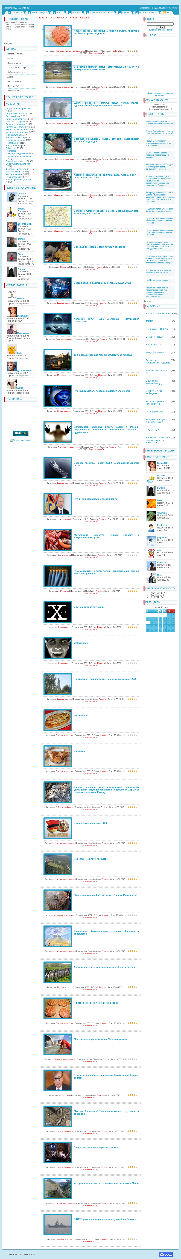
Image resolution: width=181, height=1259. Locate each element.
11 (152, 622)
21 (164, 626)
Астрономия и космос (16, 113)
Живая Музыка (153, 344)
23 (173, 626)
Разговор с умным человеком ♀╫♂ (155, 402)
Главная (17, 12)
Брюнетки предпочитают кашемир (158, 361)
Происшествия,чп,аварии (18, 156)
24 (148, 630)
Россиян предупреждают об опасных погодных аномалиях (159, 122)
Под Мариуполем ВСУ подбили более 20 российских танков (160, 210)
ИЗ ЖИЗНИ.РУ (156, 597)
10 (148, 622)
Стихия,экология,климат (18, 164)
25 (152, 630)
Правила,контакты (101, 12)
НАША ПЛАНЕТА (157, 593)
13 (160, 622)
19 (156, 626)
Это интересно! (14, 177)
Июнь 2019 (160, 607)
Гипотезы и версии (15, 121)
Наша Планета (148, 12)
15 (169, 622)
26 (156, 630)
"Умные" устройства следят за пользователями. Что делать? (160, 132)
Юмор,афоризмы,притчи (18, 179)
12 (156, 622)
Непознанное (13, 143)
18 (152, 626)
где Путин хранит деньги (157, 280)
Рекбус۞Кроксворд (155, 352)
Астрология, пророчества (18, 108)
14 (164, 622)
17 (148, 626)
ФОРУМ (76, 12)
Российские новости (16, 161)
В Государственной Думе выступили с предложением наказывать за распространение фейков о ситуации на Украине (158, 180)
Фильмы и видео (14, 171)
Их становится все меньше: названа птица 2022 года (158, 271)
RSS (169, 12)
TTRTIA (149, 321)
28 (164, 630)
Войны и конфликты (16, 119)
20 (160, 626)
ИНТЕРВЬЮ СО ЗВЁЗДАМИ (154, 392)
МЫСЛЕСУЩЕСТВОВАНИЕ (160, 313)
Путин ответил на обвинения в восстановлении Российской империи (159, 220)
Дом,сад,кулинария (15, 124)
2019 (52, 17)
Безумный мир (13, 116)
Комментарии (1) (90, 269)
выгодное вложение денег (160, 30)
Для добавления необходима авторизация (160, 94)
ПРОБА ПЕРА (152, 430)
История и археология (17, 132)
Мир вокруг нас (13, 135)
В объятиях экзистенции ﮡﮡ (154, 382)
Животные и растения (17, 127)
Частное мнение (14, 174)
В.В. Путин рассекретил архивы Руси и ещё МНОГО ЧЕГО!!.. (158, 440)
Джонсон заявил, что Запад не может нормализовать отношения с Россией (159, 167)
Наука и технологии (16, 140)
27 (160, 630)
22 (169, 626)
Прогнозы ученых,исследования (17, 152)
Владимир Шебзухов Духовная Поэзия (156, 420)
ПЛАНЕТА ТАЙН (157, 595)
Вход (59, 12)
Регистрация (39, 12)
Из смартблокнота (155, 412)
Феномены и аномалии (17, 169)
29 (169, 630)
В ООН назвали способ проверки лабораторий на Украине (157, 155)
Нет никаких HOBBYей (157, 329)
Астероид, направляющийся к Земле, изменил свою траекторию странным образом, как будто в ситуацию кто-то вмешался (160, 197)
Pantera (115, 51)
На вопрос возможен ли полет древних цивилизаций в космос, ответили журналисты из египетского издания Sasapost (160, 259)
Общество (11, 148)
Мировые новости (15, 137)
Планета (102, 303)
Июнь (60, 17)
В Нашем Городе (154, 337)
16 (173, 622)
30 (173, 630)
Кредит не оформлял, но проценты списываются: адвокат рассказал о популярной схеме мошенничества (157, 292)
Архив (125, 12)
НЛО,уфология (13, 145)
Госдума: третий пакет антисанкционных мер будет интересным (159, 143)
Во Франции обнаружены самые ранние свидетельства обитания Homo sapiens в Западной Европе (159, 245)
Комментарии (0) (96, 53)
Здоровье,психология (16, 129)
